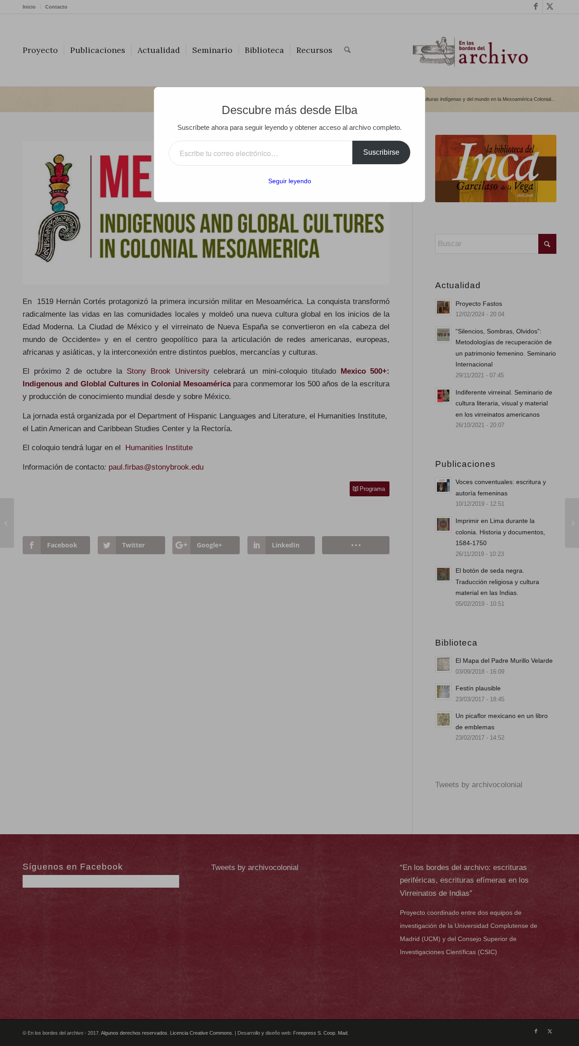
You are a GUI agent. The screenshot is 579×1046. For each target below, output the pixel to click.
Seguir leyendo (289, 181)
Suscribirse (381, 152)
